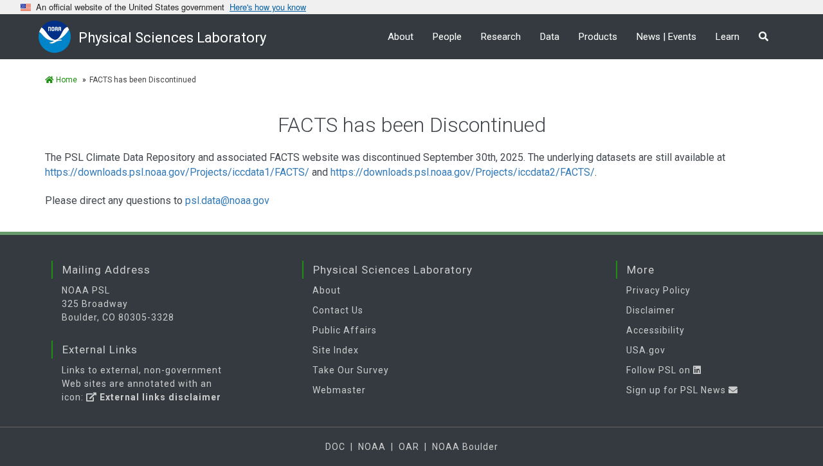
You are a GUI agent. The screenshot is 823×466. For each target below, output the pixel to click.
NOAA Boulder (465, 447)
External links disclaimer (159, 397)
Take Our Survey (350, 370)
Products (598, 36)
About (400, 36)
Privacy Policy (658, 290)
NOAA (372, 447)
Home (65, 79)
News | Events (666, 36)
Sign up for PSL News (677, 390)
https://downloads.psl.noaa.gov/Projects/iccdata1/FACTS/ (177, 172)
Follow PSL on (659, 370)
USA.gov (645, 350)
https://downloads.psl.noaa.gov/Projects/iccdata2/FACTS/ (462, 172)
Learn (727, 36)
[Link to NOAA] (58, 36)
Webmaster (339, 390)
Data (549, 36)
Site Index (335, 350)
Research (501, 36)
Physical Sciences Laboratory (172, 38)
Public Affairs (344, 330)
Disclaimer (650, 310)
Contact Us (337, 310)
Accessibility (655, 330)
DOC (335, 447)
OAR (409, 447)
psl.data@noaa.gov (227, 200)
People (447, 36)
